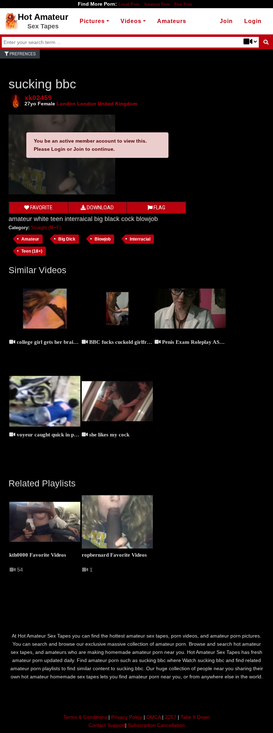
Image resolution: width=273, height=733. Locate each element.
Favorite (41, 207)
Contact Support (107, 725)
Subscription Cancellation (156, 725)
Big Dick (66, 239)
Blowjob (103, 239)
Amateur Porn (157, 4)
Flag (158, 207)
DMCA (153, 717)
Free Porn (183, 4)
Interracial (140, 239)
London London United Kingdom (97, 103)
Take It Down (195, 717)
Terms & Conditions (85, 717)
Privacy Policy (126, 717)
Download (100, 207)
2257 (170, 717)
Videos (131, 21)
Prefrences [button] (22, 53)
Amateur (30, 239)
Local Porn (128, 4)
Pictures (92, 21)
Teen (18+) (31, 251)
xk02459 (38, 97)
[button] (252, 21)
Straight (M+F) (46, 227)
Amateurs (171, 21)
